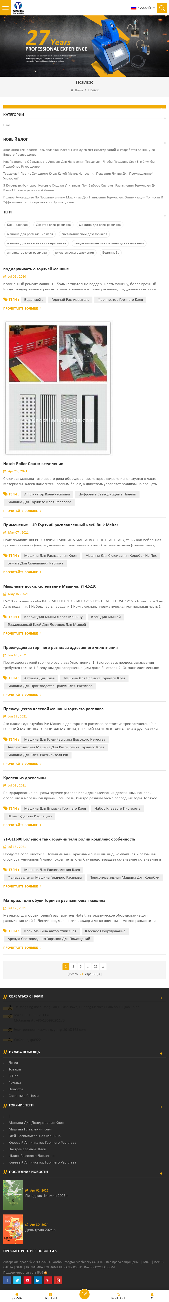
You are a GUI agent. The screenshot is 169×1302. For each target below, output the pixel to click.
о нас (13, 1076)
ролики (15, 1083)
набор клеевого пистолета (118, 809)
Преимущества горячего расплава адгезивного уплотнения (60, 648)
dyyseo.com (105, 1267)
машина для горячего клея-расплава (39, 502)
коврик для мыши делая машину (53, 617)
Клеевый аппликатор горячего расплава (42, 1143)
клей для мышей (106, 617)
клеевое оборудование (105, 931)
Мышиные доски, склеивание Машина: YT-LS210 (49, 586)
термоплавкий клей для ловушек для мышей (47, 625)
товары (15, 1069)
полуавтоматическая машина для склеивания (109, 243)
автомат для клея (39, 678)
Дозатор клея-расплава (53, 225)
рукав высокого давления (74, 252)
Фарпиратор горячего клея (120, 300)
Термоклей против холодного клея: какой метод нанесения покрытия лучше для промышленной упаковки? (78, 176)
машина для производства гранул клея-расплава (50, 686)
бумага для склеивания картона (35, 563)
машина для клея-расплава (100, 225)
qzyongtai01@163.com (68, 1030)
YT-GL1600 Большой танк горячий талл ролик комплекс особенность (69, 839)
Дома (79, 90)
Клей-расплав (17, 225)
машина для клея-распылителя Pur (38, 755)
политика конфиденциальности (54, 1267)
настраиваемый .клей (27, 1149)
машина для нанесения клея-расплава (36, 243)
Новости (16, 1089)
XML (19, 1267)
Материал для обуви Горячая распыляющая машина (54, 901)
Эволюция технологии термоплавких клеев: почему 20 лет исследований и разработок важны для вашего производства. (79, 152)
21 (95, 966)
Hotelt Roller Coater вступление (33, 464)
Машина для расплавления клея (52, 870)
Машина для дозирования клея (36, 1123)
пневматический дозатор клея (84, 234)
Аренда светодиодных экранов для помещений (49, 939)
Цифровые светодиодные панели (107, 494)
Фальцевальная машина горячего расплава (45, 878)
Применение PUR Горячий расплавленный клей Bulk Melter (60, 525)
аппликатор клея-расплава (27, 252)
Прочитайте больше (20, 308)
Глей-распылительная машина (35, 1136)
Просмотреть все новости (28, 1251)
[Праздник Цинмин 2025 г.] (13, 1195)
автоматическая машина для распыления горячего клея (56, 747)
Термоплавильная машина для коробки (124, 878)
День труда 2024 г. (40, 1230)
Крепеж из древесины (24, 778)
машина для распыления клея (30, 234)
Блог (147, 1262)
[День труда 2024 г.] (13, 1229)
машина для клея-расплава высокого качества (64, 740)
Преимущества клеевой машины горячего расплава (53, 709)
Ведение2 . (110, 252)
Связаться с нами (24, 1096)
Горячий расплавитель (70, 300)
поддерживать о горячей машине (36, 269)
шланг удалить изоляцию (30, 816)
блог (6, 125)
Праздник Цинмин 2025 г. (47, 1196)
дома (13, 1063)
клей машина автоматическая (50, 931)
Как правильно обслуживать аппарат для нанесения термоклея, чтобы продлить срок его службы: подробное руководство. (79, 164)
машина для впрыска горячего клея (94, 678)
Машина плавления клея (30, 1129)
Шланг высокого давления (32, 1156)
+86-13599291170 (36, 1015)
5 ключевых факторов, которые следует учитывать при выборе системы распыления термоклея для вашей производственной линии (80, 188)
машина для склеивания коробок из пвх (121, 556)
